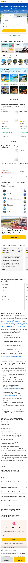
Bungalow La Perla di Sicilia (8, 250)
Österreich (5, 388)
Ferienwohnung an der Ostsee (13, 321)
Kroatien (18, 386)
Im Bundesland (11, 186)
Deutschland (17, 327)
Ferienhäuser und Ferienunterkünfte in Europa (11, 356)
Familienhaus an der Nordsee (7, 323)
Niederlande (16, 388)
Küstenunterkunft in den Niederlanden (17, 326)
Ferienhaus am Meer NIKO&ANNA (10, 163)
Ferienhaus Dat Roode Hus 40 (9, 125)
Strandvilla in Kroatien (22, 323)
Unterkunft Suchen (14, 30)
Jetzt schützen (14, 237)
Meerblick (21, 395)
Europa (3, 186)
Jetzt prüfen (4, 51)
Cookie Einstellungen (7, 559)
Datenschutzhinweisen (20, 556)
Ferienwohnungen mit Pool (9, 395)
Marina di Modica (5, 248)
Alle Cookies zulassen (20, 559)
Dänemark (13, 386)
